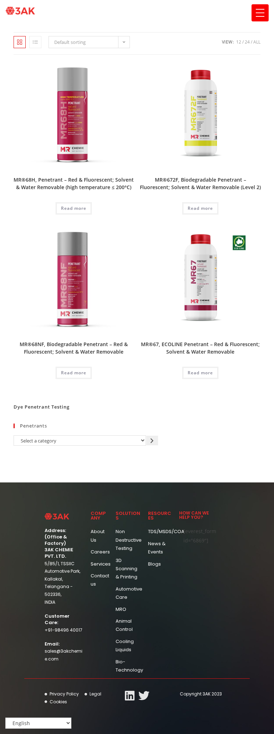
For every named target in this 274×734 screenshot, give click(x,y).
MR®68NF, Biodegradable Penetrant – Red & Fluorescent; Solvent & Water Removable (74, 348)
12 (238, 42)
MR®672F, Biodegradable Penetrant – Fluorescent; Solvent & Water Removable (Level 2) (200, 183)
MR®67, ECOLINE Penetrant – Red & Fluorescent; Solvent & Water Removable (200, 348)
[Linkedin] (129, 695)
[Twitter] (143, 695)
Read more (73, 208)
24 (247, 42)
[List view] (35, 42)
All (256, 42)
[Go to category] (152, 440)
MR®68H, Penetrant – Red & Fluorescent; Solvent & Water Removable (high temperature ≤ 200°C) (74, 183)
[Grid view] (20, 42)
